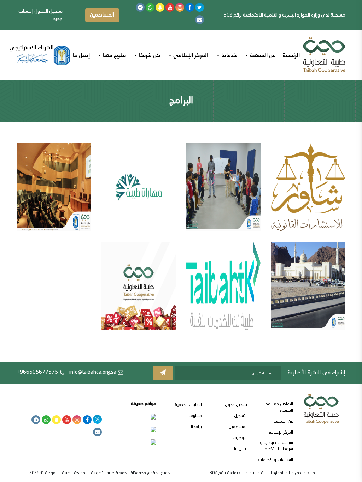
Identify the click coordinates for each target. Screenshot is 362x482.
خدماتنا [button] (229, 55)
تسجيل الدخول (48, 11)
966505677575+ (37, 372)
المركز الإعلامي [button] (190, 55)
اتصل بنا (240, 449)
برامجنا (196, 427)
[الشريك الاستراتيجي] (43, 55)
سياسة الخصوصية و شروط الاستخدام (276, 446)
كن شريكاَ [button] (149, 55)
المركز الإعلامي (280, 432)
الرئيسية (291, 55)
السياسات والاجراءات (275, 460)
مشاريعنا (195, 416)
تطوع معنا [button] (114, 55)
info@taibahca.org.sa (92, 372)
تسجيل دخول (236, 405)
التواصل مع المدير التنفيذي (278, 407)
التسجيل (240, 416)
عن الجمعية (283, 422)
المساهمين (102, 15)
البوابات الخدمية (188, 405)
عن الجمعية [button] (262, 55)
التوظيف (239, 438)
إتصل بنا (81, 55)
